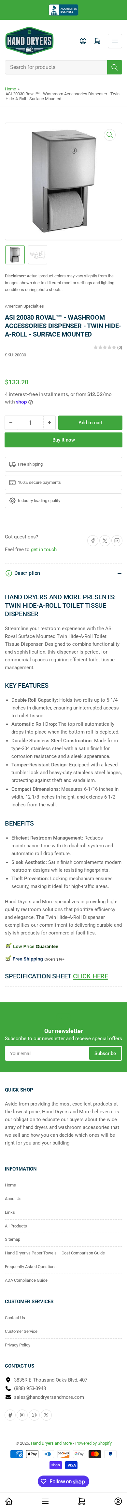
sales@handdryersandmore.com (49, 1397)
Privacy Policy (17, 1345)
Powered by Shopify (93, 1443)
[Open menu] (115, 41)
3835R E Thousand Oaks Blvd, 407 (50, 1380)
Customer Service (21, 1331)
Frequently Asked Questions (31, 1266)
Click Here (90, 976)
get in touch (44, 549)
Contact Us (15, 1317)
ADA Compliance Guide (26, 1280)
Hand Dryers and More (52, 1443)
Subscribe (105, 1053)
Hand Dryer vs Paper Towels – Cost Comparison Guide (55, 1253)
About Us (13, 1198)
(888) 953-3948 (30, 1388)
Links (10, 1212)
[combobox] (63, 67)
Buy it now (63, 440)
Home (10, 88)
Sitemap (12, 1239)
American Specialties (24, 306)
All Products (16, 1226)
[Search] (114, 67)
